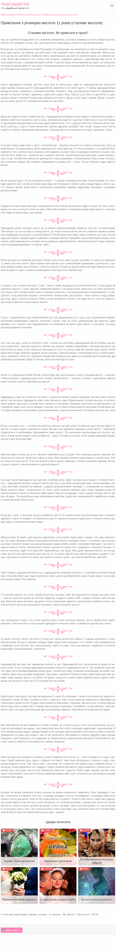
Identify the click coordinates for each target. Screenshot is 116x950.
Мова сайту (12, 930)
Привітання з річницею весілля (59, 14)
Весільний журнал (30, 14)
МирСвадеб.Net (9, 14)
